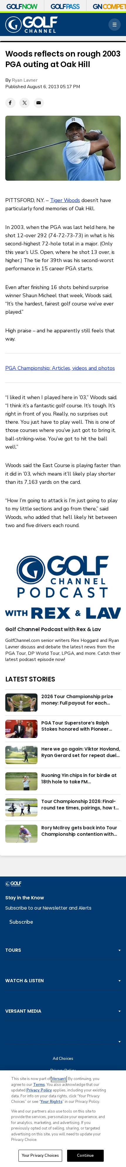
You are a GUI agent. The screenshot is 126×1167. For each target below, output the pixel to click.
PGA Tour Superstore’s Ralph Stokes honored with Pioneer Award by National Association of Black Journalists (80, 726)
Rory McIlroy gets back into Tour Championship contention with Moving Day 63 (79, 831)
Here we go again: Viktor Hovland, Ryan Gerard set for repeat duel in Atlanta (80, 752)
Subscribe (21, 921)
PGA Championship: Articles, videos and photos (60, 368)
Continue (85, 1155)
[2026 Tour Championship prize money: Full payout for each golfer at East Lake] (21, 702)
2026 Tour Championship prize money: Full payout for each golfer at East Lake (77, 699)
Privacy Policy (39, 1090)
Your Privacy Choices (40, 1155)
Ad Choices (63, 1058)
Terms (39, 1084)
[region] (63, 1118)
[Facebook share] (10, 103)
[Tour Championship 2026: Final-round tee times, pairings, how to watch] (21, 807)
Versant (59, 1078)
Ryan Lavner (25, 80)
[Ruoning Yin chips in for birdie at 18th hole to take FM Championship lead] (21, 781)
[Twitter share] (24, 103)
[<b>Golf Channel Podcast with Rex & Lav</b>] (63, 587)
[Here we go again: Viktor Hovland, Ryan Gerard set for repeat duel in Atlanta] (21, 755)
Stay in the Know (24, 898)
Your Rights (51, 1101)
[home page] (31, 24)
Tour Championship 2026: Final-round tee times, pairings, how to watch (80, 804)
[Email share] (39, 103)
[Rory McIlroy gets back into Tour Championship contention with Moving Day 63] (21, 834)
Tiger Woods (65, 200)
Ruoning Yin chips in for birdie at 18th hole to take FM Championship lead (79, 778)
